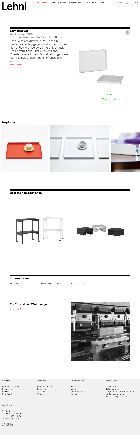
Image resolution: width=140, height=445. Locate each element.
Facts (74, 386)
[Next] (134, 148)
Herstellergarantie (116, 396)
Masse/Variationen (50, 283)
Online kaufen (109, 94)
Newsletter (77, 391)
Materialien (16, 283)
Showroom (41, 389)
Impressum (111, 386)
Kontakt (75, 394)
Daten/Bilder (78, 283)
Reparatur (7, 389)
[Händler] (132, 3)
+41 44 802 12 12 (11, 416)
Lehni (103, 3)
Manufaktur (90, 3)
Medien (5, 391)
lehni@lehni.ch (10, 418)
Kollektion (43, 3)
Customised (75, 3)
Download (7, 394)
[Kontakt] (136, 3)
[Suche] (127, 3)
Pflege (40, 394)
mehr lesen (15, 65)
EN (120, 3)
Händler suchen (10, 386)
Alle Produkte (44, 386)
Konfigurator (59, 3)
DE (116, 3)
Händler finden (110, 99)
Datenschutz (112, 389)
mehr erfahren (17, 309)
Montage (41, 391)
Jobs (73, 389)
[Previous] (6, 148)
